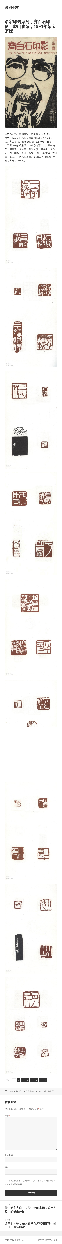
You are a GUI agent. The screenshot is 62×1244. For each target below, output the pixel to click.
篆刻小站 (12, 7)
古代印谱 (42, 1091)
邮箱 (7, 1167)
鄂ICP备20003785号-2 (47, 1240)
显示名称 (9, 1155)
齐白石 (51, 1091)
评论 (7, 1115)
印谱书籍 (30, 1091)
